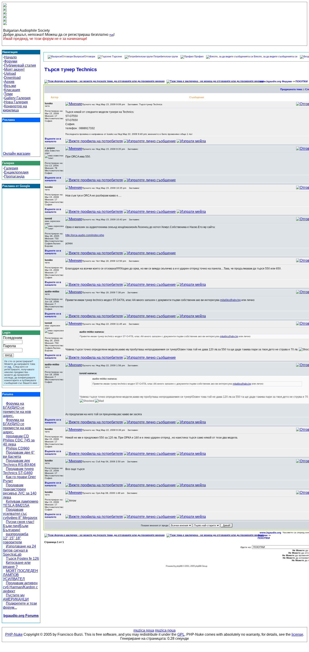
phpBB (179, 566)
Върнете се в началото (53, 140)
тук (111, 34)
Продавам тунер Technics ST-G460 (18, 471)
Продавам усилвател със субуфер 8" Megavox (20, 514)
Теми (8, 94)
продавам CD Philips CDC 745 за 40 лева (19, 440)
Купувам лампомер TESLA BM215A (20, 503)
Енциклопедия (16, 172)
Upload (10, 73)
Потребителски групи (165, 56)
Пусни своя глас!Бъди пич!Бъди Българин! (18, 526)
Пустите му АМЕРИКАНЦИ (16, 597)
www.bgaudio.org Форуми (276, 81)
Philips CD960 (17, 448)
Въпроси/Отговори (84, 56)
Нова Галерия (16, 102)
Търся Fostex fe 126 (22, 558)
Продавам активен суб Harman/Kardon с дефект (20, 587)
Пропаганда (14, 176)
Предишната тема (291, 89)
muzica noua (143, 630)
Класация (12, 90)
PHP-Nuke (14, 634)
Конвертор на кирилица (15, 108)
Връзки (10, 86)
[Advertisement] (21, 141)
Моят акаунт (14, 69)
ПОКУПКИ (301, 81)
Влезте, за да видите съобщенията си (275, 56)
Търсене (117, 56)
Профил (198, 56)
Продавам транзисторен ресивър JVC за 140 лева (19, 491)
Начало (10, 57)
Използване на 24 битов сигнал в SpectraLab (19, 550)
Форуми (10, 61)
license (297, 634)
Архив (9, 82)
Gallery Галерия (17, 98)
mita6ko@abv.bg (230, 300)
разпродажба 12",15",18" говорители (15, 538)
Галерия (11, 168)
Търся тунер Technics (70, 69)
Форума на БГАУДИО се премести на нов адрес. (17, 410)
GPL (181, 634)
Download (12, 78)
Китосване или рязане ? (17, 565)
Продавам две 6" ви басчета (19, 454)
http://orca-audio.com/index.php (84, 235)
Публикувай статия (20, 65)
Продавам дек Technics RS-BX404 (19, 463)
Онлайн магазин (16, 153)
